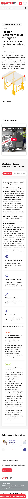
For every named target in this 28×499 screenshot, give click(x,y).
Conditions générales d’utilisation (11, 485)
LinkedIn (12, 493)
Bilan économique (19, 173)
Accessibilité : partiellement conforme (12, 487)
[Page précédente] (3, 449)
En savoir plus (7, 470)
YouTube (25, 493)
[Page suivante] (24, 449)
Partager (8, 101)
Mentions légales (6, 483)
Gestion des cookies (7, 488)
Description (7, 173)
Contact (22, 485)
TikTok (18, 493)
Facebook (5, 493)
